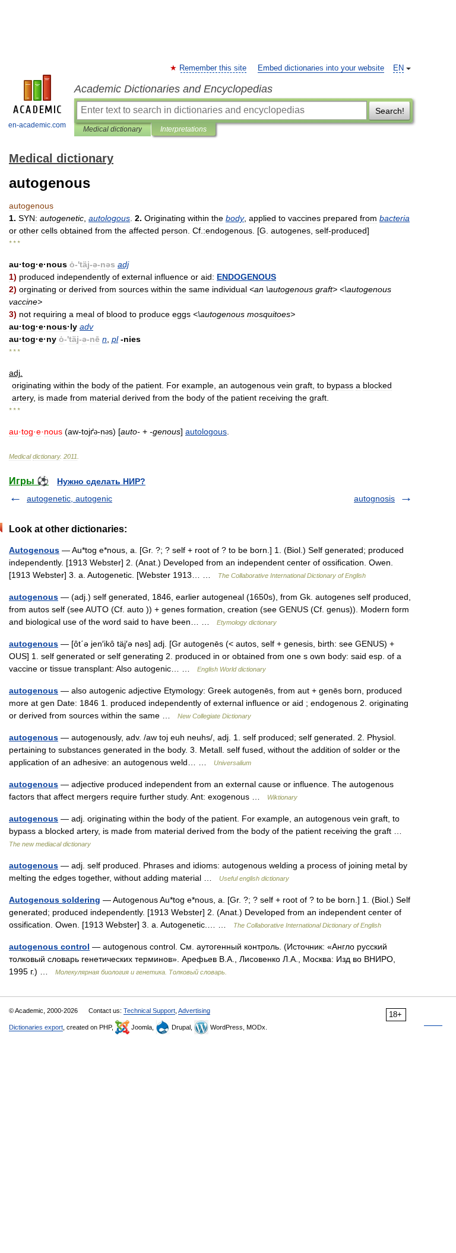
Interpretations (183, 129)
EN (398, 68)
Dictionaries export (36, 1027)
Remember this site (213, 68)
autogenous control (49, 946)
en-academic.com (37, 125)
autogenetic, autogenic (69, 498)
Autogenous (34, 550)
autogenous (33, 597)
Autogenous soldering (54, 899)
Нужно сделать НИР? (101, 481)
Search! (389, 111)
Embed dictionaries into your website (321, 68)
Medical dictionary (112, 129)
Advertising (194, 1010)
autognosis (374, 498)
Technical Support (149, 1010)
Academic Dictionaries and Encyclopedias (173, 89)
